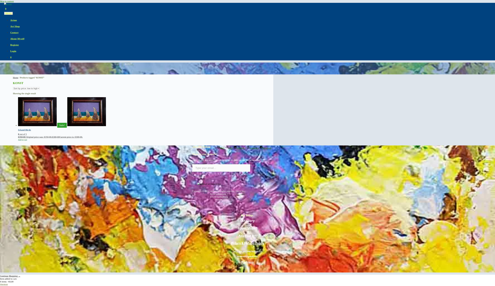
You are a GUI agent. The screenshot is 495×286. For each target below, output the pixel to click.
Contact (14, 32)
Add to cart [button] (22, 140)
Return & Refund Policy (247, 243)
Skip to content (7, 1)
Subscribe (200, 176)
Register (14, 45)
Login (13, 51)
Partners (247, 262)
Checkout (4, 285)
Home (15, 77)
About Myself (17, 38)
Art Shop (15, 26)
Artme (13, 20)
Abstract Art (247, 236)
